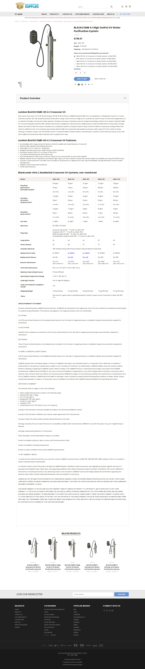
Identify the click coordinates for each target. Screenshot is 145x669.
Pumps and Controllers (51, 617)
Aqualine (76, 627)
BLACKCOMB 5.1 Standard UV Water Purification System (92, 567)
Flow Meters (48, 632)
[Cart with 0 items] (130, 6)
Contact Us (67, 14)
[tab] (72, 98)
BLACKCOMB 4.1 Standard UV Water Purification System (33, 567)
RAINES (76, 625)
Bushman (76, 622)
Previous (139, 662)
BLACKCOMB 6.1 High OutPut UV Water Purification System (72, 567)
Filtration (47, 620)
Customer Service (82, 14)
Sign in (17, 625)
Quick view (33, 546)
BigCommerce (76, 659)
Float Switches (49, 627)
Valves (46, 630)
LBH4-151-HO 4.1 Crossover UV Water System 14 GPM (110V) (96, 61)
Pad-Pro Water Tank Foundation (54, 609)
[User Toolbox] (122, 6)
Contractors (98, 14)
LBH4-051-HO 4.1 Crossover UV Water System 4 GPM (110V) (96, 56)
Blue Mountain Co (79, 617)
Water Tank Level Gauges (52, 625)
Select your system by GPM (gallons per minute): (92, 53)
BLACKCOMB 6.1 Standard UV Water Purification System (112, 567)
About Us (110, 14)
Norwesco (77, 630)
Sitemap (17, 627)
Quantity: (77, 69)
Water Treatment (49, 622)
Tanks (46, 612)
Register (24, 625)
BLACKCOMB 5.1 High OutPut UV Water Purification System (53, 567)
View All (76, 635)
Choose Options (33, 550)
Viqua (75, 612)
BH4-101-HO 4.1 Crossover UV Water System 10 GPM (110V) (96, 59)
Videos (44, 14)
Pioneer (76, 632)
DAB (75, 609)
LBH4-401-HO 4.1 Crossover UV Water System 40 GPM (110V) (96, 66)
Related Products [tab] (71, 533)
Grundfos (77, 614)
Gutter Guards (49, 614)
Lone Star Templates (76, 662)
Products (54, 14)
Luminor (76, 620)
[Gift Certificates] (126, 6)
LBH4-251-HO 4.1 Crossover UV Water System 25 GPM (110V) (96, 64)
